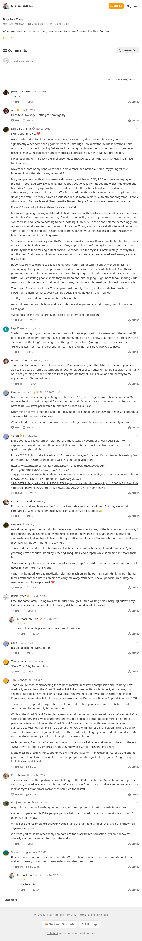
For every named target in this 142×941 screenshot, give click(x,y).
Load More (10, 899)
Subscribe (116, 6)
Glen (14, 642)
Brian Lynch (18, 596)
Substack (52, 933)
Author (21, 623)
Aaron (15, 435)
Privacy (71, 915)
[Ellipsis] (137, 91)
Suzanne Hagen (21, 852)
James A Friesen (21, 91)
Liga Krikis (17, 328)
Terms (82, 915)
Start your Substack (61, 924)
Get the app (89, 924)
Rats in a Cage (13, 19)
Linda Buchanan (21, 128)
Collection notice (98, 915)
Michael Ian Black (14, 24)
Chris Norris (18, 775)
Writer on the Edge (23, 501)
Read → (8, 38)
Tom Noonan (19, 661)
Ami (13, 110)
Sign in (132, 6)
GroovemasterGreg (23, 392)
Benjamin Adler (21, 802)
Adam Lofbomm (21, 360)
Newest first (130, 50)
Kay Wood (17, 524)
